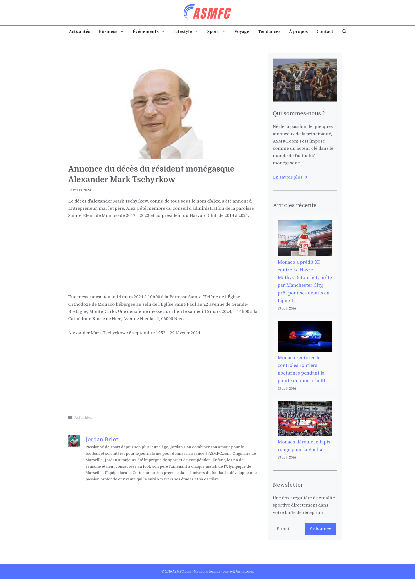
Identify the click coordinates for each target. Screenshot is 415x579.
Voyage (241, 31)
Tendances (269, 31)
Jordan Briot (101, 439)
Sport (213, 31)
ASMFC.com (181, 571)
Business (108, 31)
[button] (344, 32)
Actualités (79, 31)
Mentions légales (207, 571)
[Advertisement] (163, 259)
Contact (325, 31)
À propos (298, 31)
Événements (146, 31)
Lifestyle (183, 31)
